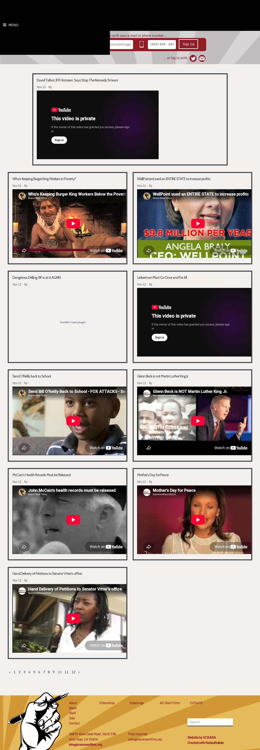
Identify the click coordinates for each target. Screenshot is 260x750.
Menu (13, 25)
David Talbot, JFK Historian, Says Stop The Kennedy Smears (77, 80)
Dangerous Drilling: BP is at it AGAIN (36, 277)
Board (73, 708)
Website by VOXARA (201, 737)
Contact (74, 723)
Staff (72, 713)
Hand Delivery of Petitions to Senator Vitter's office (47, 573)
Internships (107, 703)
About (73, 703)
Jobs (72, 718)
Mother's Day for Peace (153, 475)
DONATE (196, 703)
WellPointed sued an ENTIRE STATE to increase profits (173, 179)
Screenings (136, 703)
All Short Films (170, 703)
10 (59, 672)
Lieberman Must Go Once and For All (162, 277)
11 (66, 672)
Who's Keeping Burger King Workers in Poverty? (44, 179)
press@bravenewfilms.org (144, 739)
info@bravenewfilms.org (85, 744)
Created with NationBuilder (205, 742)
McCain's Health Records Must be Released (41, 475)
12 (73, 672)
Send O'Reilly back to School (31, 376)
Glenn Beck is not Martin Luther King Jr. (162, 376)
